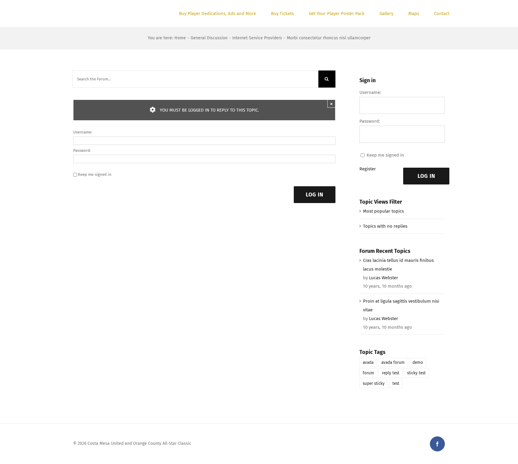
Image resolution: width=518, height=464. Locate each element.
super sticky (374, 383)
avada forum (393, 362)
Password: (82, 150)
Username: (82, 132)
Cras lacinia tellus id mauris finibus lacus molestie (398, 265)
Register (367, 169)
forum (368, 373)
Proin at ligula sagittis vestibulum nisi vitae (401, 305)
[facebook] (437, 443)
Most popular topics (383, 211)
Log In (314, 194)
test (395, 383)
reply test (390, 373)
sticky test (416, 373)
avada (368, 362)
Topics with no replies (385, 226)
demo (417, 362)
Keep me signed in (95, 174)
